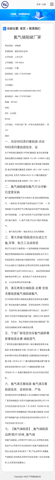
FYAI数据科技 (35, 476)
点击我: (13, 113)
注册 (44, 4)
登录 (38, 4)
